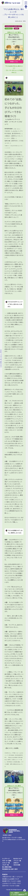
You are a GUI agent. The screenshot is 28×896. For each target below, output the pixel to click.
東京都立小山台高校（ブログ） (10, 879)
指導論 (16, 28)
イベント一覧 (17, 861)
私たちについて (18, 858)
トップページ (6, 858)
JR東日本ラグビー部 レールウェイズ (12, 877)
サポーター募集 (6, 861)
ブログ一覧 (0, 357)
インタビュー (9, 28)
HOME (0, 351)
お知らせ (16, 863)
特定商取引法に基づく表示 (10, 869)
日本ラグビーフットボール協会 (10, 886)
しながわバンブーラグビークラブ (13, 26)
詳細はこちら (14, 62)
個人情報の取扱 (7, 867)
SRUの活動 (17, 865)
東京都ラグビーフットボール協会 (11, 881)
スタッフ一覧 (6, 863)
